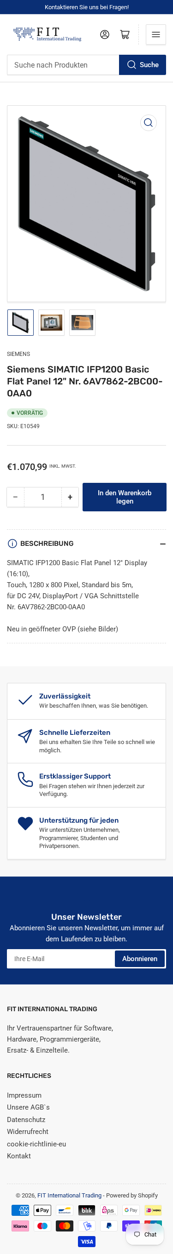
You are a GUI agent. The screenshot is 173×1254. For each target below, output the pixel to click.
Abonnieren (139, 959)
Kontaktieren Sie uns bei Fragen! (87, 7)
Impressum (24, 1095)
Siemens (18, 354)
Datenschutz (26, 1120)
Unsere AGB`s (28, 1107)
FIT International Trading (69, 1195)
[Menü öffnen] (156, 34)
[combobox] (86, 65)
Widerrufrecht (27, 1132)
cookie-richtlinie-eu (36, 1144)
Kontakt (19, 1156)
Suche (149, 65)
